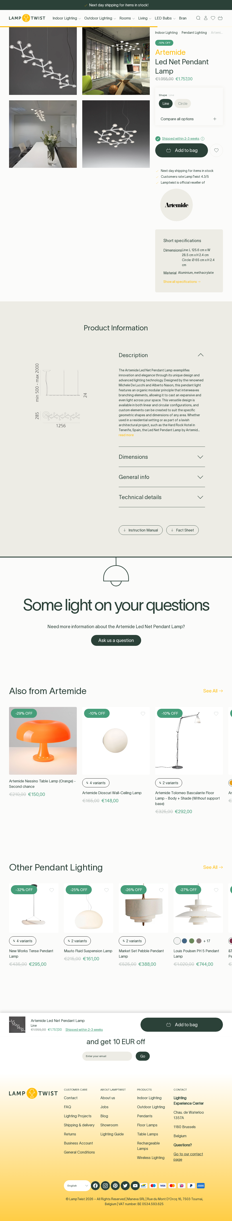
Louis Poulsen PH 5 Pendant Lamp (196, 953)
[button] (43, 61)
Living (142, 18)
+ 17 (206, 941)
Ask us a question (116, 640)
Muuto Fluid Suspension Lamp (88, 951)
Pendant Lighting (194, 32)
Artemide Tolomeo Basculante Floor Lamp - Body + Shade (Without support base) (187, 798)
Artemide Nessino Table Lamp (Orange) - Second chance (42, 783)
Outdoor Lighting (98, 18)
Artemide (170, 52)
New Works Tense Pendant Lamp (31, 953)
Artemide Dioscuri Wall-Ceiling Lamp (112, 793)
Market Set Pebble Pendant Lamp (141, 953)
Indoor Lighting (65, 18)
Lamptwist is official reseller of (182, 182)
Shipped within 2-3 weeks (84, 1029)
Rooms (125, 18)
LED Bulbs (163, 18)
